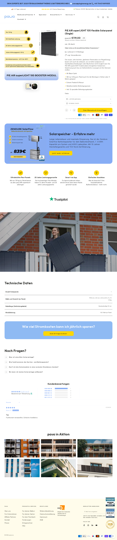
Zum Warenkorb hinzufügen (95, 110)
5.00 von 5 (25, 392)
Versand (67, 40)
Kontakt (7, 520)
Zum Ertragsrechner (58, 333)
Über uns (8, 511)
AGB (41, 520)
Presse (7, 523)
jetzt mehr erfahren (60, 153)
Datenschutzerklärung (47, 514)
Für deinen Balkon (28, 511)
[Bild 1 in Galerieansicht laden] (28, 86)
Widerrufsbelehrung (47, 511)
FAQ (23, 526)
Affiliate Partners (10, 517)
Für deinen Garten (28, 514)
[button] (98, 17)
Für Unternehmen (11, 514)
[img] (10, 408)
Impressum (43, 517)
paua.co (11, 535)
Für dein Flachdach (28, 517)
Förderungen (26, 520)
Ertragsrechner (27, 523)
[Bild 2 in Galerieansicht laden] (34, 86)
